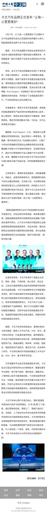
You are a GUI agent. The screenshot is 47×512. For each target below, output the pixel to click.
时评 (18, 490)
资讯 (29, 490)
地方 (41, 495)
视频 (29, 495)
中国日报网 (5, 10)
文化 (6, 495)
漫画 (18, 495)
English (26, 503)
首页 (6, 490)
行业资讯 (16, 10)
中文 (19, 503)
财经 (41, 490)
